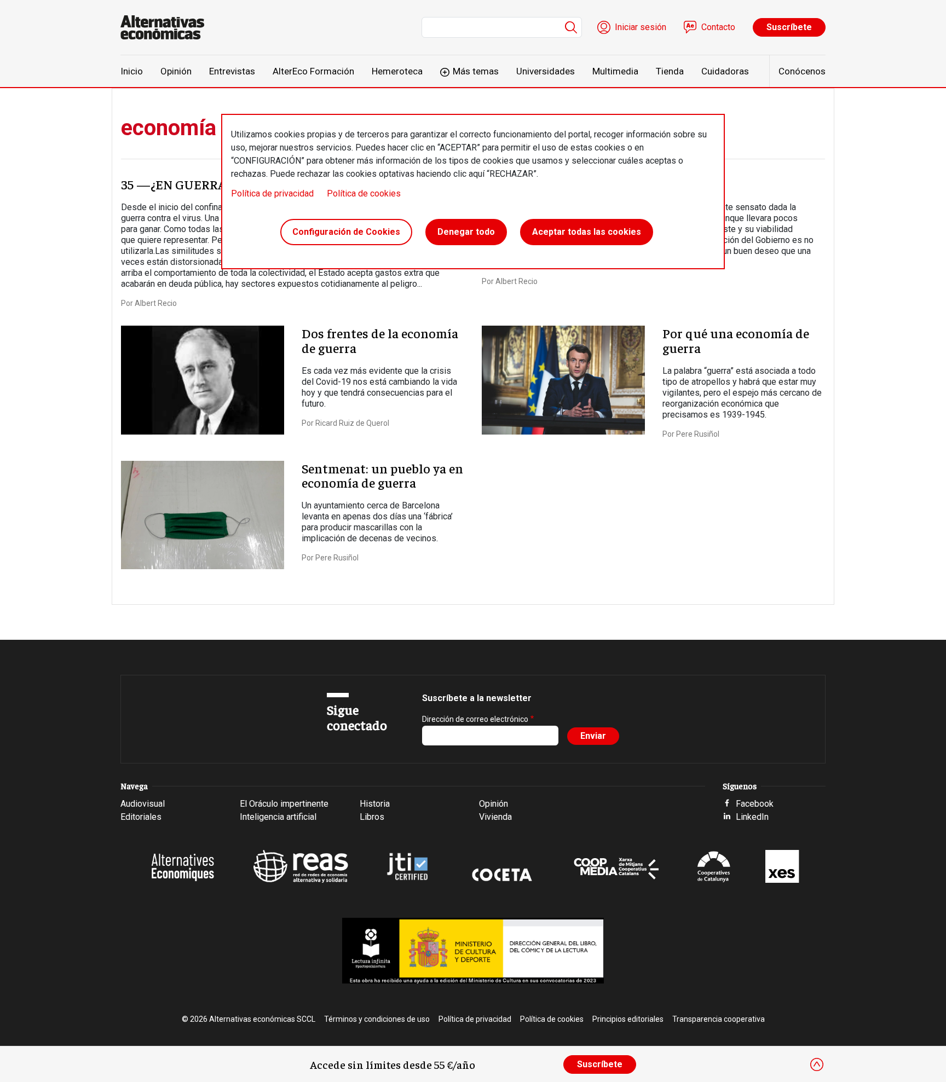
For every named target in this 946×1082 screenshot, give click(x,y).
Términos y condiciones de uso (377, 1019)
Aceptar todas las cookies (586, 232)
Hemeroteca (397, 71)
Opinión (176, 71)
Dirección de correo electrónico (475, 719)
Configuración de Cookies (346, 232)
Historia (375, 804)
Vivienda (495, 817)
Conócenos (802, 71)
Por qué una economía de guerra (735, 340)
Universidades (545, 71)
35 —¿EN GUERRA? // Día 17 (200, 184)
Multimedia (615, 71)
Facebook (755, 804)
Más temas (476, 71)
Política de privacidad (272, 193)
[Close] (817, 1064)
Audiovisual (142, 804)
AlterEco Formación (313, 71)
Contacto (718, 27)
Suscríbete (789, 27)
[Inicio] (166, 27)
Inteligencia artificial (278, 817)
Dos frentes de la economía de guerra (380, 340)
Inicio (131, 71)
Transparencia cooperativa (718, 1019)
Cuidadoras (725, 71)
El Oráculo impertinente (284, 804)
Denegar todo (466, 232)
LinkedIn (752, 817)
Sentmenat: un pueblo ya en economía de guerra (382, 475)
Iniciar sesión (640, 27)
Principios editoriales (628, 1019)
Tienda (670, 71)
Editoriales (140, 817)
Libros (372, 817)
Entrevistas (232, 71)
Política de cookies (364, 193)
